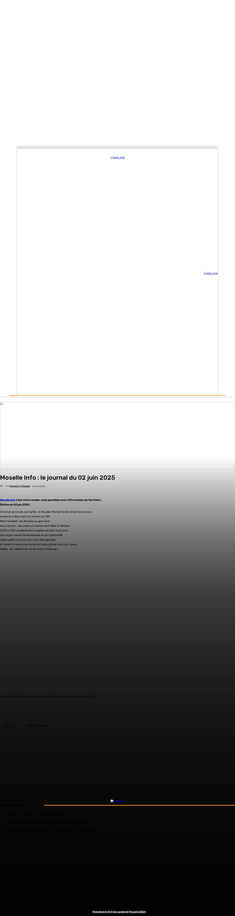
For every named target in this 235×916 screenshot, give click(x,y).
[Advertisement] (117, 891)
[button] (218, 391)
